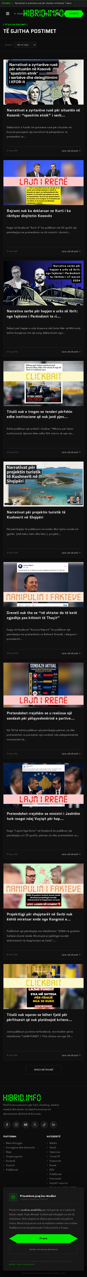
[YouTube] (25, 1124)
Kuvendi (9, 1161)
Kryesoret (54, 1161)
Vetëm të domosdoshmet (43, 1250)
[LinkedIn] (53, 1124)
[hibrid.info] (22, 1097)
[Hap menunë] (7, 13)
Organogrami (12, 1156)
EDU (50, 1170)
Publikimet (10, 1170)
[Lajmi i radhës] (82, 3)
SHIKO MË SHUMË (43, 1069)
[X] (34, 1124)
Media (52, 1143)
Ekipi (7, 1152)
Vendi (51, 1148)
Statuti (9, 1165)
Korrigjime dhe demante (19, 1148)
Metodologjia (12, 1143)
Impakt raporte (57, 1183)
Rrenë (51, 1165)
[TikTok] (44, 1124)
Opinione (53, 1152)
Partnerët (54, 1179)
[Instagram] (16, 1124)
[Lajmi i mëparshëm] (76, 3)
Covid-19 (53, 1156)
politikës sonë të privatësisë (21, 1264)
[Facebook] (7, 1124)
